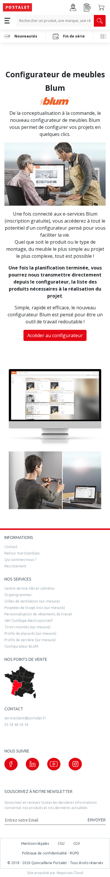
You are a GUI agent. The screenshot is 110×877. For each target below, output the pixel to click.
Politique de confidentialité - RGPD (50, 853)
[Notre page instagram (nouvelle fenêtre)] (75, 764)
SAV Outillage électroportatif (28, 620)
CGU (61, 843)
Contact (11, 547)
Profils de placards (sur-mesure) (30, 633)
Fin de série (74, 36)
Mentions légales (35, 843)
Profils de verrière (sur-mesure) (30, 640)
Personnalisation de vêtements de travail (38, 614)
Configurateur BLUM (21, 646)
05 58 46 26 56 (16, 724)
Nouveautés (25, 36)
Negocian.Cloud (70, 873)
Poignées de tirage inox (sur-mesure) (34, 608)
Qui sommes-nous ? (20, 560)
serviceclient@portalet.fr (25, 718)
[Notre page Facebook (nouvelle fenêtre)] (11, 764)
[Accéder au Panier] (101, 7)
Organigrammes (17, 595)
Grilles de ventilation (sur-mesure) (32, 601)
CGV (76, 843)
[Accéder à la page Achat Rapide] (87, 7)
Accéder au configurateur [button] (55, 335)
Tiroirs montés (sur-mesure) (27, 627)
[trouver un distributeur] (55, 682)
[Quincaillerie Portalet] (17, 7)
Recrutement (15, 566)
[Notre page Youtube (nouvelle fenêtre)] (53, 764)
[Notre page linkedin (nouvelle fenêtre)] (32, 764)
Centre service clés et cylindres (29, 588)
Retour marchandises (22, 553)
